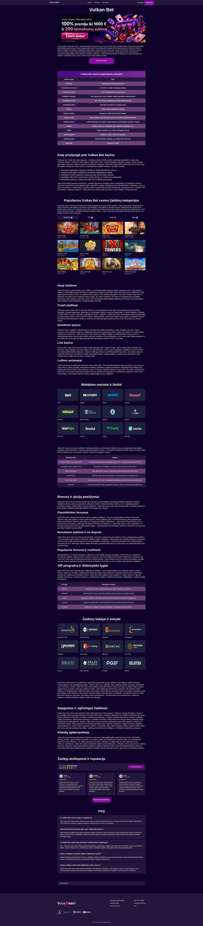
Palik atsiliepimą (135, 766)
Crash (111, 217)
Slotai (133, 217)
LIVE (89, 217)
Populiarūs (67, 217)
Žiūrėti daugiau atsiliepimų (101, 799)
